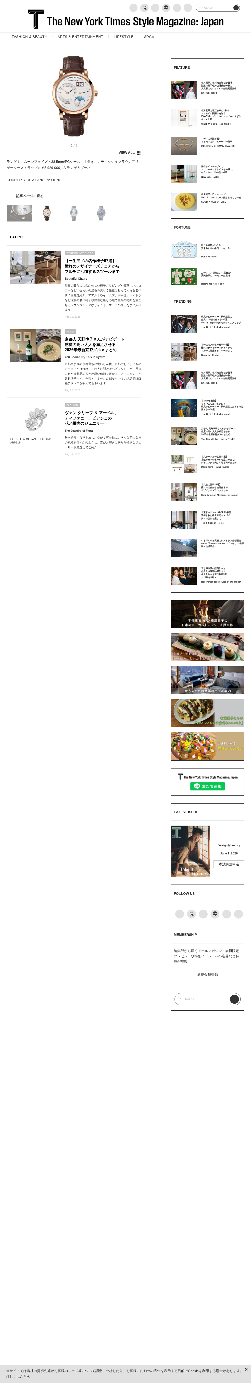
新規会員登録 (207, 974)
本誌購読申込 (229, 864)
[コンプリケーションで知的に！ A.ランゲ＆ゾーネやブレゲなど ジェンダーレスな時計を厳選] (74, 196)
